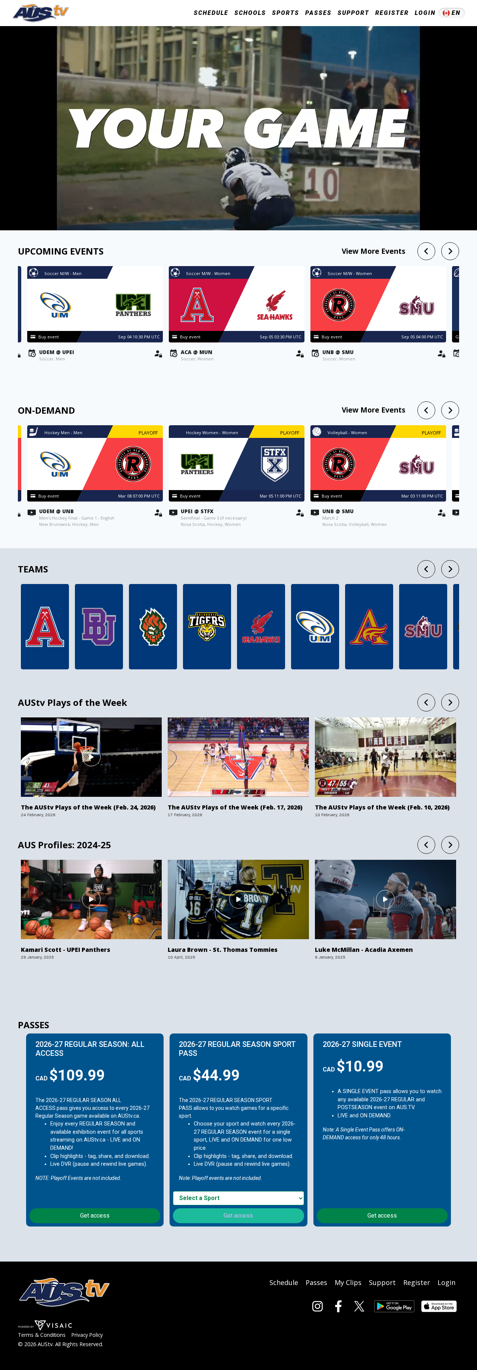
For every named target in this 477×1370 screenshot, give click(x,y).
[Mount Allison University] (369, 626)
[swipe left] (426, 251)
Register (392, 12)
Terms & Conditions (42, 1334)
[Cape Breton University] (153, 626)
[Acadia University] (45, 626)
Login (425, 12)
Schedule (283, 1282)
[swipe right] (450, 251)
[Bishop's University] (99, 626)
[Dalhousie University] (207, 626)
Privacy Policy (87, 1334)
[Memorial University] (261, 626)
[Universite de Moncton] (315, 626)
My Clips (348, 1282)
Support (353, 12)
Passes (318, 12)
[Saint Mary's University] (423, 626)
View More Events (373, 251)
